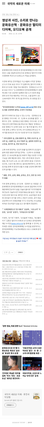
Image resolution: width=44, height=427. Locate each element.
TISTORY (22, 422)
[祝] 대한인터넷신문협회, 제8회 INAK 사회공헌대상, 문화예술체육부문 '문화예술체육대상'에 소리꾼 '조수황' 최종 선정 (17, 274)
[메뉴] (3, 3)
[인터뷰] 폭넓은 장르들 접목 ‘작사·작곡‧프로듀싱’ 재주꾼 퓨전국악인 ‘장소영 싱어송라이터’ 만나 (17, 294)
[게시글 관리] (12, 252)
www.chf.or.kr (27, 107)
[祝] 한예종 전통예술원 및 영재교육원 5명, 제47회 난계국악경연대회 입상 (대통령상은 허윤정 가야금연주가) (17, 312)
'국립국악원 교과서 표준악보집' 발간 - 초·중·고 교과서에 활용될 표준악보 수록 (17, 289)
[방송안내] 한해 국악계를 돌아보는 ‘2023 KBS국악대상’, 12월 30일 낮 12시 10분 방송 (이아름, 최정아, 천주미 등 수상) (17, 267)
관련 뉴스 (15, 261)
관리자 (30, 422)
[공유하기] (9, 252)
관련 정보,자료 (6, 261)
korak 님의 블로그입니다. (13, 400)
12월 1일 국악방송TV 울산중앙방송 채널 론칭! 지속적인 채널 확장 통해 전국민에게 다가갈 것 (17, 301)
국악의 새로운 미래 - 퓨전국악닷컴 (22, 3)
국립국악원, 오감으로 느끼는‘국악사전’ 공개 (14, 297)
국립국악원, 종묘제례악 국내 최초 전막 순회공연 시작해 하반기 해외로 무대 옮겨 (17, 279)
